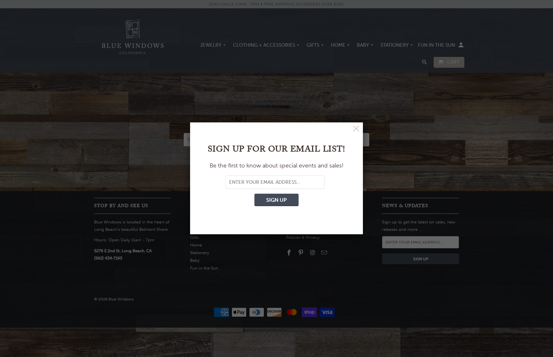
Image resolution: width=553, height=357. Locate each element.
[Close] (356, 129)
